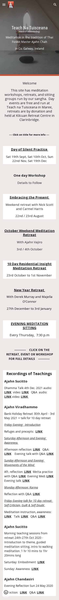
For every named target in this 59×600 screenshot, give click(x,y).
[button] (4, 4)
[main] (29, 38)
